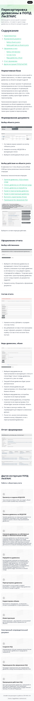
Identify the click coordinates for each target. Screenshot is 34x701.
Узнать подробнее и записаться (17, 698)
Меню (30, 2)
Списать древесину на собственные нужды (18, 185)
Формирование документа (12, 39)
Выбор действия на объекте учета (18, 45)
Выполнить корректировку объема (15, 197)
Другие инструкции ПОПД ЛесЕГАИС (15, 64)
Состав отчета (11, 55)
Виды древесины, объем (14, 58)
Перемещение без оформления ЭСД (15, 200)
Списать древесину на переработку (15, 188)
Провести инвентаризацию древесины (16, 194)
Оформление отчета (10, 48)
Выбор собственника (13, 52)
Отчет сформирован (10, 61)
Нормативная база (10, 36)
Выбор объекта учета (14, 42)
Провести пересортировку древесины (16, 191)
